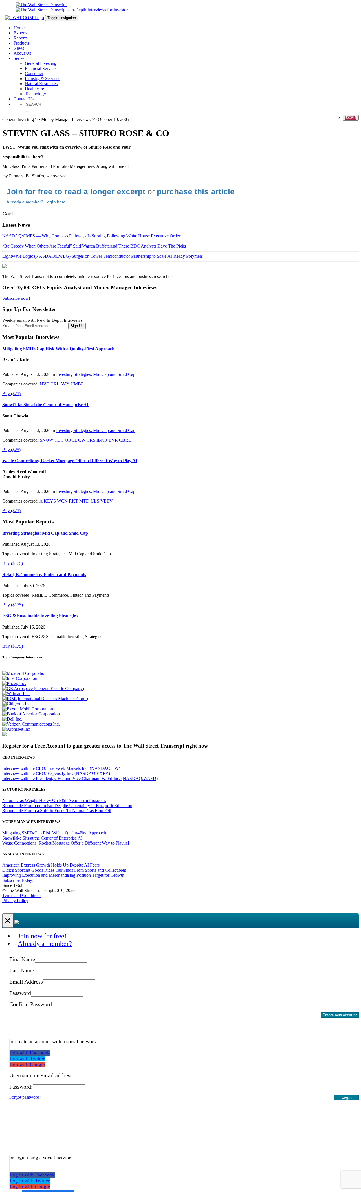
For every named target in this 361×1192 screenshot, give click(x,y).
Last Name (21, 970)
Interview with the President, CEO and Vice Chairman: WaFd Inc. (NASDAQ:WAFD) (80, 778)
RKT (73, 501)
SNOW (46, 440)
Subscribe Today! (18, 880)
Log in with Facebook (32, 1175)
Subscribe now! (16, 298)
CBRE (125, 440)
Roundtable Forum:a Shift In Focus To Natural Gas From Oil (56, 810)
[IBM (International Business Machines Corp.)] (45, 698)
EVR (113, 440)
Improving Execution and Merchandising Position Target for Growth (63, 875)
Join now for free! (42, 936)
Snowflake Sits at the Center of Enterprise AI (45, 404)
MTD (84, 501)
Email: (8, 325)
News (19, 48)
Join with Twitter (27, 1058)
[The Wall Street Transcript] (41, 4)
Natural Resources (41, 83)
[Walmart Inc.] (16, 693)
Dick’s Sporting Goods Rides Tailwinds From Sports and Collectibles (64, 870)
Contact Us (24, 98)
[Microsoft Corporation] (24, 673)
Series (19, 58)
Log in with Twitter (30, 1181)
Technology (35, 93)
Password (20, 993)
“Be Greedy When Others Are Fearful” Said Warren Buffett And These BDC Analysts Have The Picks (94, 246)
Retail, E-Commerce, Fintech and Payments (44, 574)
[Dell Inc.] (12, 719)
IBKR (101, 440)
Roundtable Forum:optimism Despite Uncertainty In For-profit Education (67, 805)
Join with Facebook (30, 1053)
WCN (62, 501)
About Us (22, 53)
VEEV (106, 501)
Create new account (340, 1015)
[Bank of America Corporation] (31, 713)
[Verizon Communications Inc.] (31, 724)
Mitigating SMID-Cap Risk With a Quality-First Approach (58, 348)
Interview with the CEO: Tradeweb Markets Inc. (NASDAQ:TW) (61, 768)
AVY (64, 384)
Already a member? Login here (36, 202)
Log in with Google (30, 1186)
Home (19, 27)
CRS (91, 440)
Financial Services (41, 68)
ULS (95, 501)
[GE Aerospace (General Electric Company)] (43, 688)
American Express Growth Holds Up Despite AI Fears (51, 865)
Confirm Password (30, 1004)
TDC (59, 440)
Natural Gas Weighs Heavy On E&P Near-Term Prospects (54, 800)
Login (350, 118)
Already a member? (45, 943)
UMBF (77, 384)
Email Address (26, 982)
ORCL (71, 440)
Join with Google (27, 1064)
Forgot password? (25, 1097)
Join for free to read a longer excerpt (75, 191)
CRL (54, 384)
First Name (22, 959)
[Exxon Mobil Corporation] (27, 708)
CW (81, 440)
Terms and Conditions (21, 895)
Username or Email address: (41, 1075)
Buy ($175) (12, 563)
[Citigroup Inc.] (17, 703)
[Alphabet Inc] (16, 729)
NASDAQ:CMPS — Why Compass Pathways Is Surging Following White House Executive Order (91, 235)
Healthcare (34, 88)
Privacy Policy (15, 900)
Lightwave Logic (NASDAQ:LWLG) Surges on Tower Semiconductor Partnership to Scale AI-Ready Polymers (102, 256)
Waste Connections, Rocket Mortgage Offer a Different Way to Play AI (69, 460)
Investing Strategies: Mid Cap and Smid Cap (95, 374)
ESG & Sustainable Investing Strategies (40, 615)
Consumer (34, 73)
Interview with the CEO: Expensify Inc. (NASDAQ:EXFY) (56, 773)
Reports (20, 38)
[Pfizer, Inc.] (14, 683)
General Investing (40, 63)
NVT (44, 384)
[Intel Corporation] (19, 678)
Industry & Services (42, 78)
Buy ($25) (11, 393)
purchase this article (196, 191)
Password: (21, 1086)
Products (21, 43)
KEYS (50, 501)
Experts (20, 32)
